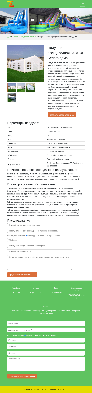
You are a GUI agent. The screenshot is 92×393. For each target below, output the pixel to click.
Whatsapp (31, 236)
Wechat (41, 236)
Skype (49, 236)
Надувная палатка (28, 37)
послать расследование (61, 115)
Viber (57, 236)
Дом (9, 37)
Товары (16, 37)
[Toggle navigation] (82, 4)
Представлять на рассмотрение (22, 275)
